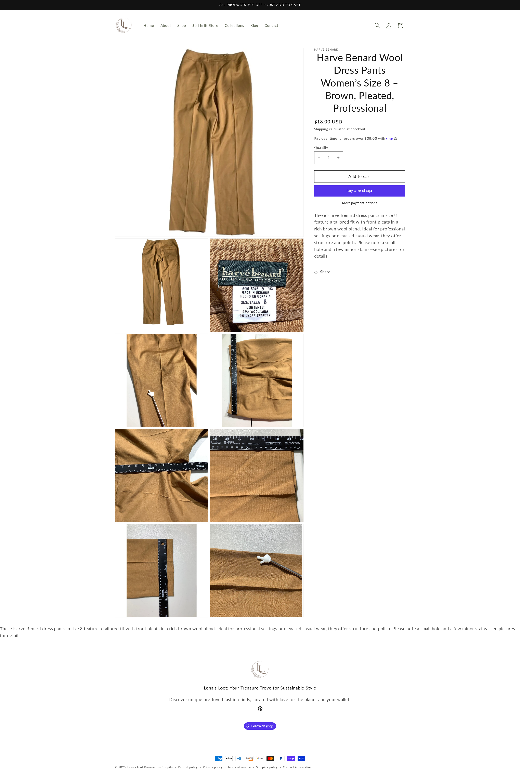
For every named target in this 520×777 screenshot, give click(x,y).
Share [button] (325, 271)
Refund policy (188, 767)
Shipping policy (267, 767)
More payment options (359, 203)
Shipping (321, 129)
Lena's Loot (135, 767)
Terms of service (239, 767)
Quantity (321, 147)
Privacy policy (213, 767)
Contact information (297, 767)
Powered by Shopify (158, 767)
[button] (377, 25)
